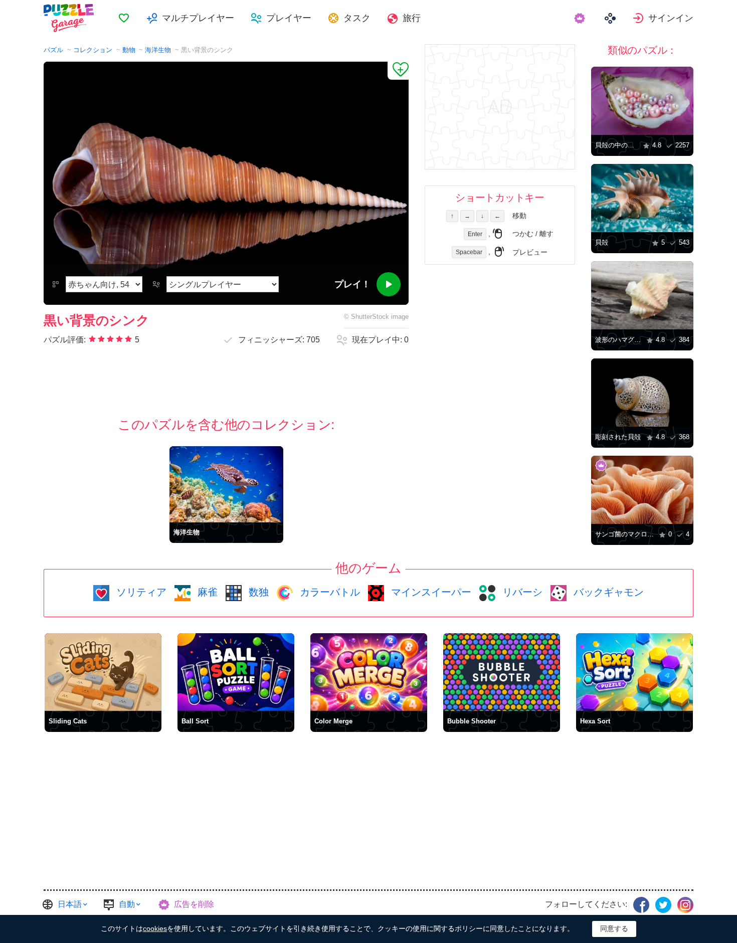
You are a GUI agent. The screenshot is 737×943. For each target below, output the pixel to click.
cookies (155, 928)
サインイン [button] (670, 18)
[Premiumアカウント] (581, 18)
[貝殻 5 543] (642, 198)
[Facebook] (641, 905)
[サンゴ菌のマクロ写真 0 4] (642, 490)
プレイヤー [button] (288, 18)
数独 (257, 592)
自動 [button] (127, 904)
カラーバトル (328, 592)
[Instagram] (685, 905)
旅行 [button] (412, 18)
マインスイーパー (429, 592)
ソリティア (139, 592)
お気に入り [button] (124, 18)
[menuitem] (124, 18)
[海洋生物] (226, 484)
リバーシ (520, 592)
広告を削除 (194, 904)
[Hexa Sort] (634, 672)
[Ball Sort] (235, 672)
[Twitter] (663, 905)
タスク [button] (357, 18)
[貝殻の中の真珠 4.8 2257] (642, 101)
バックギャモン (607, 592)
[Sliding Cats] (103, 672)
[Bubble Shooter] (501, 672)
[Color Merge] (368, 672)
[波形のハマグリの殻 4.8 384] (642, 295)
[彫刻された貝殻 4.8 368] (642, 392)
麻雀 (206, 592)
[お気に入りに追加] (398, 71)
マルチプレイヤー (198, 18)
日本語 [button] (70, 904)
